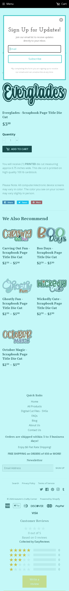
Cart (64, 4)
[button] (61, 20)
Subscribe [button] (35, 59)
